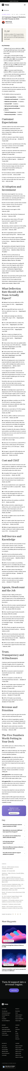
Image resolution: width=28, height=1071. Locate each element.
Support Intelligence (19, 1018)
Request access (13, 813)
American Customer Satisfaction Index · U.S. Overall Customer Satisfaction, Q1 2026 (12, 885)
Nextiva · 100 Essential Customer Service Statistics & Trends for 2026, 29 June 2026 (12, 907)
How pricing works (5, 1053)
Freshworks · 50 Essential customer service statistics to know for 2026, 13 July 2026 (12, 901)
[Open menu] (24, 4)
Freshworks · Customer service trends (11, 904)
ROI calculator (4, 1047)
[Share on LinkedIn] (18, 914)
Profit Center (4, 1033)
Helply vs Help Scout (19, 1049)
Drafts (16, 1013)
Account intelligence (6, 1020)
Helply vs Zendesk (18, 1045)
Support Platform (18, 1015)
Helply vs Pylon (18, 1047)
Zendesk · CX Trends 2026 (8, 871)
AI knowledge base (5, 1015)
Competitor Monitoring (6, 1031)
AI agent (3, 1016)
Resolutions (17, 1011)
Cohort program (5, 1035)
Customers (17, 1029)
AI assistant (4, 1018)
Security (17, 1037)
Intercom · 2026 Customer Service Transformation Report (10, 867)
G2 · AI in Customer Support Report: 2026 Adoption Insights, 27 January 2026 (12, 897)
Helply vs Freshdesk (19, 1057)
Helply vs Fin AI (18, 1051)
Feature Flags (18, 1020)
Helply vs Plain (18, 1053)
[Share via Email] (20, 914)
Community (4, 1055)
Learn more (15, 991)
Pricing (16, 1033)
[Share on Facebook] (15, 914)
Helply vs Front (18, 1055)
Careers (16, 1035)
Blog (16, 1031)
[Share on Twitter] (13, 914)
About (16, 1027)
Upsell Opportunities (6, 1029)
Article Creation (18, 1016)
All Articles (6, 10)
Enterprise (17, 1039)
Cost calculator (5, 1049)
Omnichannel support (6, 1013)
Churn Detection (5, 1027)
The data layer (4, 1011)
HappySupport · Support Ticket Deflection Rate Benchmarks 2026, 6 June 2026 (13, 889)
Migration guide (5, 1051)
